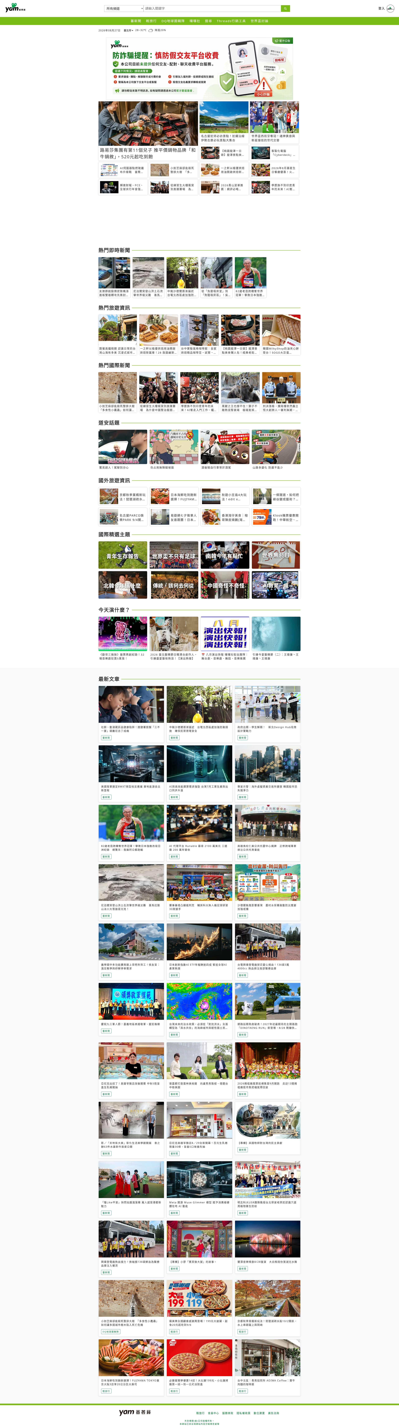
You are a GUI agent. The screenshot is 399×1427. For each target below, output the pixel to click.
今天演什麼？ (114, 609)
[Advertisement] (192, 221)
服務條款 (227, 1413)
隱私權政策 (244, 1413)
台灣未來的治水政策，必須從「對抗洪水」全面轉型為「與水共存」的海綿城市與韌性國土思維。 (198, 1027)
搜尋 (208, 21)
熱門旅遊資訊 (114, 307)
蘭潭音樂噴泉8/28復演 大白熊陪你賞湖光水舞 (267, 1262)
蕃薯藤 (14, 8)
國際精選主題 (114, 534)
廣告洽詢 (273, 1413)
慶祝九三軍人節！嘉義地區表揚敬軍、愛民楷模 (130, 1024)
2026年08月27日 (110, 30)
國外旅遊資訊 (114, 480)
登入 (381, 8)
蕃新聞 (136, 21)
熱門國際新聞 (114, 365)
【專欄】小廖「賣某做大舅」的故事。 (193, 1262)
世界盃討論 (260, 21)
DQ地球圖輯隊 (173, 21)
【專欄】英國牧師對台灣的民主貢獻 (260, 1143)
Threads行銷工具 (231, 21)
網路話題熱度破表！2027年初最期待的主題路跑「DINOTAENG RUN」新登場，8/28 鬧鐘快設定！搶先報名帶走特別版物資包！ (268, 1027)
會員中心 (213, 1413)
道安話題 (109, 422)
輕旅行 (151, 21)
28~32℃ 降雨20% (150, 30)
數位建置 (259, 1413)
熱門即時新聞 (114, 250)
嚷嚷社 (195, 21)
